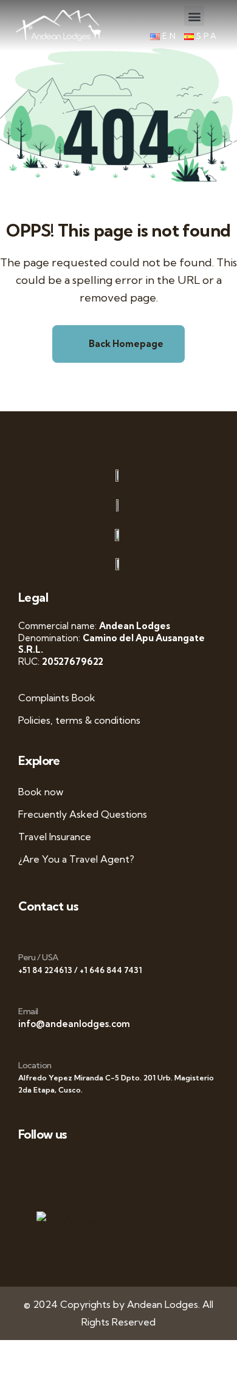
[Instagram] (141, 1165)
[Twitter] (86, 1165)
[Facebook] (58, 1165)
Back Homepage (125, 343)
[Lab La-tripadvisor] (30, 1195)
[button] (194, 16)
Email (28, 1011)
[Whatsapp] (30, 1165)
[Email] (22, 992)
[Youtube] (113, 1165)
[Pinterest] (168, 1165)
